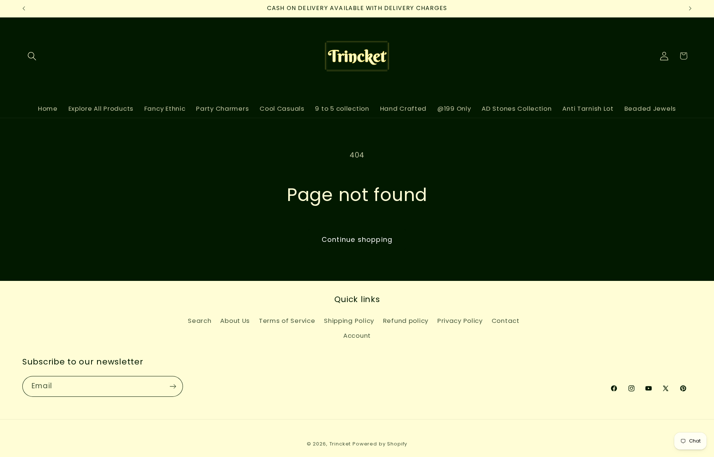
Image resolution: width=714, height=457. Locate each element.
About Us (235, 320)
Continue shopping (357, 239)
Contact (506, 320)
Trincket (340, 443)
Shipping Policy (349, 320)
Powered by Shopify (380, 443)
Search (199, 320)
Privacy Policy (460, 320)
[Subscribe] (173, 386)
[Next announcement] (690, 8)
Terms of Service (287, 320)
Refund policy (405, 320)
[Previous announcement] (24, 8)
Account (357, 335)
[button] (32, 56)
